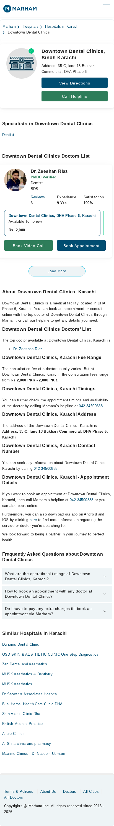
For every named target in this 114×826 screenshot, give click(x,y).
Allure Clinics (13, 734)
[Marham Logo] (20, 10)
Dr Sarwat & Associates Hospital (30, 694)
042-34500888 (91, 406)
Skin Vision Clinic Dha (21, 714)
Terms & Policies (18, 791)
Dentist (8, 135)
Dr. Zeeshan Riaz (28, 349)
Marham (9, 27)
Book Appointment (81, 245)
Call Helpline (74, 96)
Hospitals (31, 27)
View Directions (74, 83)
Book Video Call (29, 245)
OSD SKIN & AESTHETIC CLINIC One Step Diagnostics (50, 654)
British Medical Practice (22, 724)
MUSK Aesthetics (17, 684)
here (33, 520)
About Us (48, 791)
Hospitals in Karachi (62, 27)
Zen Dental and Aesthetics (24, 664)
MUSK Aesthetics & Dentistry (27, 674)
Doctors (69, 791)
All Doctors (13, 797)
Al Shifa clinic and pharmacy (26, 744)
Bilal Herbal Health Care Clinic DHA (32, 704)
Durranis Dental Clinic (20, 644)
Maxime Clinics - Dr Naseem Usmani (33, 753)
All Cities (91, 791)
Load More (57, 271)
